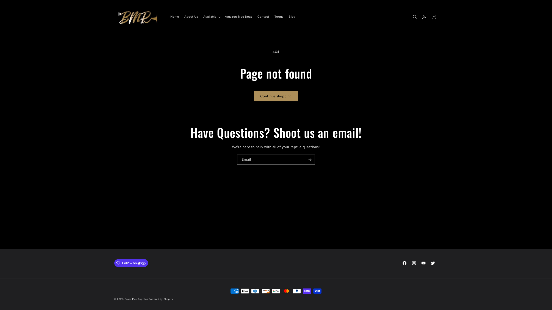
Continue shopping (276, 96)
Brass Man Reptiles (136, 299)
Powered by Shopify (161, 299)
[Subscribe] (310, 160)
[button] (211, 16)
